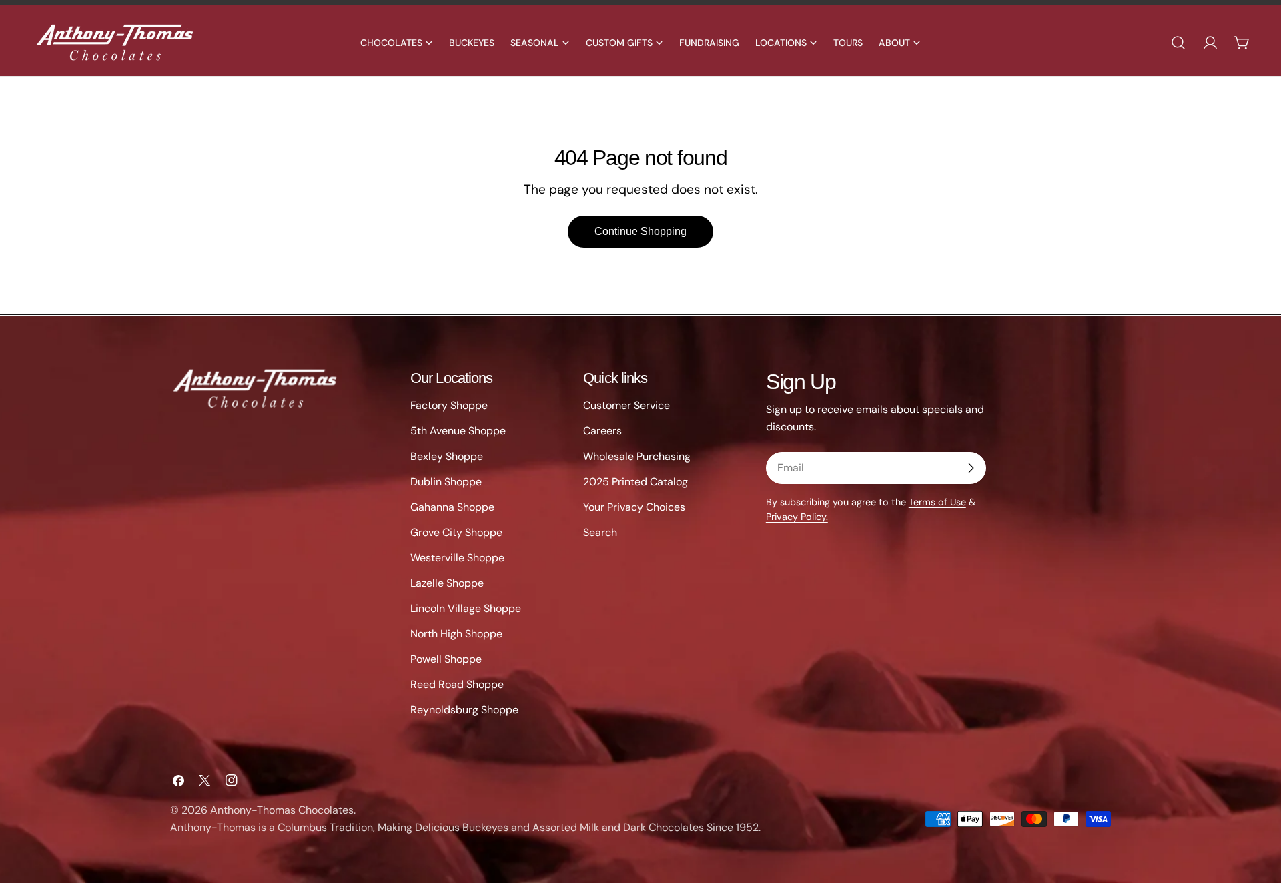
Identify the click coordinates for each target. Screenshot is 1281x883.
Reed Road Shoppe (457, 684)
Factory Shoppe (449, 405)
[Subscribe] (971, 468)
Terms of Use (937, 502)
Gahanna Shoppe (452, 507)
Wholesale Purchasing (637, 456)
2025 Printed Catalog (635, 482)
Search (600, 532)
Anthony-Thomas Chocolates (282, 810)
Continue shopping (640, 231)
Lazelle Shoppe (447, 583)
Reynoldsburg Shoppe (464, 710)
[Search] (1178, 42)
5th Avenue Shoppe (458, 431)
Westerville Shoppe (457, 558)
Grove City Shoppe (456, 532)
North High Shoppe (456, 634)
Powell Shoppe (446, 659)
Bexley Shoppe (446, 456)
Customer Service (626, 405)
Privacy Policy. (797, 517)
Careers (602, 431)
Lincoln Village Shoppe (465, 608)
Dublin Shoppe (446, 482)
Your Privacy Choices (634, 507)
